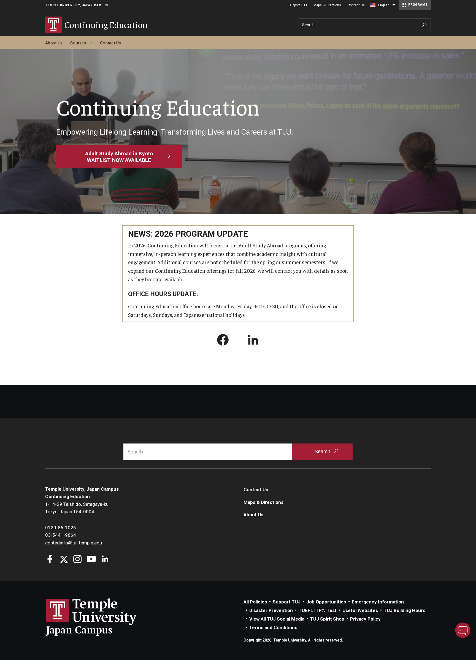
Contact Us (356, 5)
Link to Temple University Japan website (100, 617)
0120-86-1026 (60, 527)
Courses (78, 43)
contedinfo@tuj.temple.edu (73, 543)
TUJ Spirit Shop (327, 619)
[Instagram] (77, 560)
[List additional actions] (394, 6)
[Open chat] (462, 630)
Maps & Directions (327, 5)
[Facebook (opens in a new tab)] (223, 341)
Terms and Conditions (273, 627)
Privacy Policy (365, 619)
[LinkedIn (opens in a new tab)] (253, 341)
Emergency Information (378, 602)
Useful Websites (360, 610)
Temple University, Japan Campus (76, 5)
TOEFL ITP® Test (318, 610)
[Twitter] (64, 560)
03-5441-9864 (60, 535)
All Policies (255, 602)
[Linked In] (105, 560)
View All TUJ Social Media (276, 619)
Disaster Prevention (271, 610)
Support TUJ (298, 5)
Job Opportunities (326, 602)
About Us (54, 43)
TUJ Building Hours (404, 610)
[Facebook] (50, 560)
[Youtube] (91, 560)
